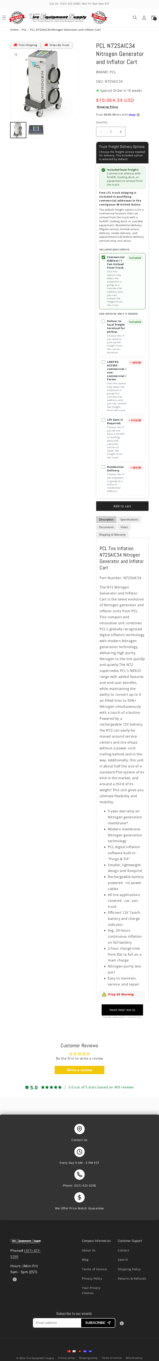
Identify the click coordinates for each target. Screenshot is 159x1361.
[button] (135, 17)
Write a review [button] (79, 1070)
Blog (85, 1260)
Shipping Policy (107, 107)
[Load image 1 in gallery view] (18, 130)
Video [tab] (124, 527)
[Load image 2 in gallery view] (36, 130)
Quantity (102, 122)
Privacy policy (66, 1357)
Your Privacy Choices (91, 1290)
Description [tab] (106, 519)
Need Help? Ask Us (122, 1010)
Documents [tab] (106, 527)
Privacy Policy (92, 1278)
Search (123, 1260)
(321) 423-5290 (85, 1185)
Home (14, 29)
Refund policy (134, 1357)
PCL (24, 29)
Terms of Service (94, 1269)
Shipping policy (88, 1357)
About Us (89, 1250)
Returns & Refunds (132, 1278)
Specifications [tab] (129, 519)
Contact (123, 1250)
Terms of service (112, 1357)
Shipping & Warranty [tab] (112, 534)
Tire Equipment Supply (40, 1358)
